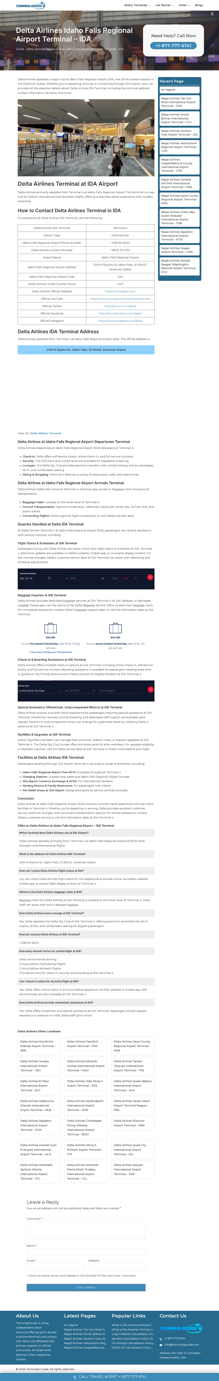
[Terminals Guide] (31, 5)
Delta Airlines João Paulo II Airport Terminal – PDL (85, 1083)
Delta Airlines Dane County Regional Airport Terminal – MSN (132, 1046)
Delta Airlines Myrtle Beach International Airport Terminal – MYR (85, 1105)
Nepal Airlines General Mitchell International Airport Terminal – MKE (176, 183)
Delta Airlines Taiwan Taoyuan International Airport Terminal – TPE (129, 1066)
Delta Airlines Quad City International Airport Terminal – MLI (130, 1150)
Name (32, 1245)
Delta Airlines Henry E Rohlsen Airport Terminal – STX (85, 1150)
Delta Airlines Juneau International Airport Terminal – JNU (34, 1066)
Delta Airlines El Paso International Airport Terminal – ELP (34, 1086)
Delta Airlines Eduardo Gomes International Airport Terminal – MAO (86, 1066)
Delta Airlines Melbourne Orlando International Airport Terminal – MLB (37, 1105)
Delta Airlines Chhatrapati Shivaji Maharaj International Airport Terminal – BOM (84, 1127)
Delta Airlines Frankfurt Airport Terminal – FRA (82, 1044)
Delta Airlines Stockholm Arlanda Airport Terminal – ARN (38, 1046)
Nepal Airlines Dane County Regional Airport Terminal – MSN (179, 199)
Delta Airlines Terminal (45, 433)
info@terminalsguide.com (181, 1344)
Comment (34, 1218)
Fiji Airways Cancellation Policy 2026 (136, 1343)
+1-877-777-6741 (173, 45)
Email (31, 1260)
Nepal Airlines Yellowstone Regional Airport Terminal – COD (179, 147)
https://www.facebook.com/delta (120, 313)
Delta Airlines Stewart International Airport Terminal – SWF (128, 1169)
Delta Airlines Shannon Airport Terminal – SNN (129, 1123)
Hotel (183, 5)
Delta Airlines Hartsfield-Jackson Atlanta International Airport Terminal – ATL (36, 1171)
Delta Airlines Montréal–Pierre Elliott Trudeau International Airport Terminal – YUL (83, 1171)
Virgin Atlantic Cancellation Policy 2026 (138, 1334)
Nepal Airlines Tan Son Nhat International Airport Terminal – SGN (178, 102)
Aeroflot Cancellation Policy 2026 (134, 1338)
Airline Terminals (135, 5)
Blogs (199, 5)
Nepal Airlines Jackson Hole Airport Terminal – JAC (98, 1338)
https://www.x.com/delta (120, 306)
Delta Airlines (36, 49)
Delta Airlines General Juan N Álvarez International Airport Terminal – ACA (38, 1150)
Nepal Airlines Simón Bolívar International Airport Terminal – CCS (176, 118)
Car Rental (163, 5)
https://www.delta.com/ (120, 291)
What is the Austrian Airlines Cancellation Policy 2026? (148, 1329)
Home (20, 49)
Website (93, 1260)
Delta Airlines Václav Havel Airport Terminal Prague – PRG (132, 1105)
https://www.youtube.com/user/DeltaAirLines (120, 299)
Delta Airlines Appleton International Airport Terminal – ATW (35, 1125)
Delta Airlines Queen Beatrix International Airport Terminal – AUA (133, 1086)
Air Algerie (168, 89)
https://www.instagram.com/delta (120, 320)
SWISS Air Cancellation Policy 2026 (135, 1347)
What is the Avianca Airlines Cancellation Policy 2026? (148, 1325)
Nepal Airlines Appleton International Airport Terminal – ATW (177, 235)
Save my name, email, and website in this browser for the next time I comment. (82, 1275)
